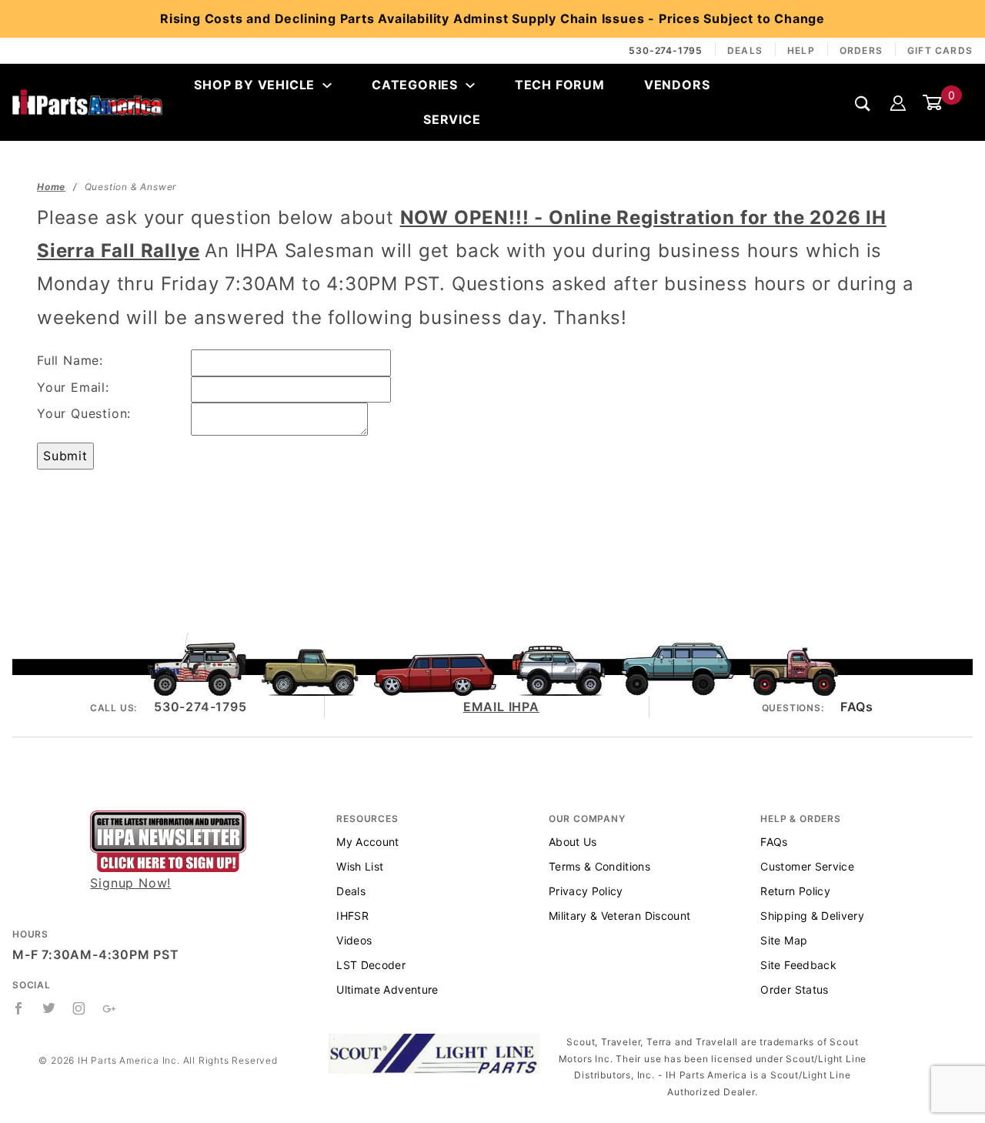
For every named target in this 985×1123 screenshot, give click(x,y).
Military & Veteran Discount (619, 915)
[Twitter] (49, 1008)
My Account (367, 841)
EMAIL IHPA (501, 706)
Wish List (359, 866)
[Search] (863, 103)
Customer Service (807, 866)
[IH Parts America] (87, 101)
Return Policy (795, 890)
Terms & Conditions (599, 866)
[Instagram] (79, 1008)
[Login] (898, 102)
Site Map (783, 940)
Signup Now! (130, 883)
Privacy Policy (586, 890)
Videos (354, 940)
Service (452, 119)
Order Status (794, 989)
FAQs (856, 706)
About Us (573, 841)
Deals (745, 50)
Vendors (677, 84)
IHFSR (352, 915)
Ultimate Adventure (387, 989)
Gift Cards (940, 50)
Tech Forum (560, 84)
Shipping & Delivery (812, 915)
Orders (861, 50)
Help (801, 50)
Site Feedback (798, 964)
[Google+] (109, 1008)
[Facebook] (18, 1008)
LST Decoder (371, 964)
